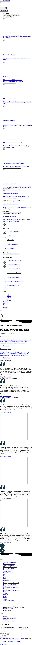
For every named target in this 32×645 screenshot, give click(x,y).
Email (1, 635)
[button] (16, 545)
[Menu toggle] (4, 9)
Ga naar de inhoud (5, 0)
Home (1, 325)
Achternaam (3, 633)
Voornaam (3, 632)
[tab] (6, 17)
